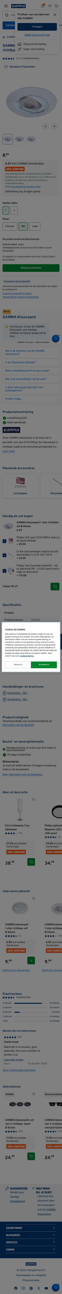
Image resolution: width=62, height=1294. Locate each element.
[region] (31, 647)
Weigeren (18, 665)
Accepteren (44, 665)
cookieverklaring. (27, 656)
